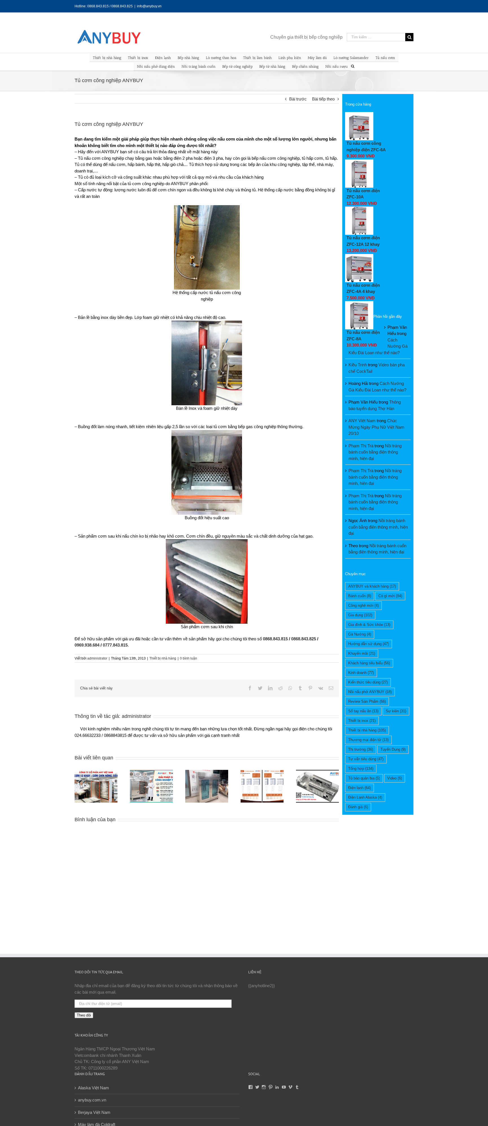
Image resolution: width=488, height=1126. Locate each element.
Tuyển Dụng (393, 749)
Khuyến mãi (361, 653)
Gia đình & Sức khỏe (369, 625)
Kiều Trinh (357, 364)
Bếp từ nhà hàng (272, 66)
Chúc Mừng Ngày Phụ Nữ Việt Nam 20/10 (376, 427)
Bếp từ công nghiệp (237, 66)
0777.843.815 (115, 645)
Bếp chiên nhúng (305, 66)
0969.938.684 (87, 645)
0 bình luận (188, 658)
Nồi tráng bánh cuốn (198, 66)
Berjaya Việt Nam (94, 1112)
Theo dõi (84, 1015)
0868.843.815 (275, 638)
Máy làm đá (317, 58)
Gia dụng (360, 615)
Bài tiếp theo (323, 99)
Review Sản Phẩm (367, 701)
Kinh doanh (361, 673)
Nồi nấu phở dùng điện (156, 66)
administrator (97, 658)
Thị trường (360, 749)
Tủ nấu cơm (385, 58)
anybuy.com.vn (92, 1099)
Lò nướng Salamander (351, 58)
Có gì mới (390, 596)
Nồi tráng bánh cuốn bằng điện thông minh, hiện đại (375, 452)
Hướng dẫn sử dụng (368, 644)
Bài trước (298, 99)
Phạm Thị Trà (360, 445)
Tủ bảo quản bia (364, 778)
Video (394, 778)
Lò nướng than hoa (221, 58)
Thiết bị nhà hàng (107, 58)
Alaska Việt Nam (93, 1087)
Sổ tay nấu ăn (363, 711)
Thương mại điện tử (368, 740)
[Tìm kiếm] (353, 65)
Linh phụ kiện (289, 58)
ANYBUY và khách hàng (372, 586)
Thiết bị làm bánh (257, 58)
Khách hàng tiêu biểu (369, 663)
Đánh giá (358, 807)
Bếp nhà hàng (188, 58)
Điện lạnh (163, 58)
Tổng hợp (360, 768)
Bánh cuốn (359, 596)
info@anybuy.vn (149, 6)
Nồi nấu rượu (336, 66)
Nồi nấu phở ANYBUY (370, 692)
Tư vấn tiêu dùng (366, 759)
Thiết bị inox (138, 58)
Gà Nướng (359, 634)
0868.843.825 (303, 638)
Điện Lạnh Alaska (365, 797)
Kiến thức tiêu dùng (368, 682)
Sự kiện (396, 711)
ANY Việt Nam (362, 420)
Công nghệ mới (363, 605)
